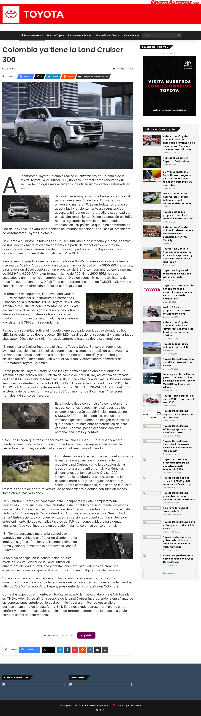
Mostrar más (169, 573)
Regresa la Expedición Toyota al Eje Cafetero (176, 159)
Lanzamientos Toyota (79, 35)
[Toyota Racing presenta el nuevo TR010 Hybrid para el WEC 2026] (152, 400)
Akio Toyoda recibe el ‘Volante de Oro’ (175, 509)
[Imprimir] (105, 650)
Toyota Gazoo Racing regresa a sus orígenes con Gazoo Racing (178, 414)
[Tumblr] (67, 650)
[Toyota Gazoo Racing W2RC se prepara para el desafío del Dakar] (152, 430)
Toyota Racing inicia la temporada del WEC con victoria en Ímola (177, 274)
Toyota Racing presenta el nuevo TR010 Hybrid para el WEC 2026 (178, 399)
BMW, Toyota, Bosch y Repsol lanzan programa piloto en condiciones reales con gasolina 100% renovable (177, 178)
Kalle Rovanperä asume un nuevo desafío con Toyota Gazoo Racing (178, 559)
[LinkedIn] (60, 650)
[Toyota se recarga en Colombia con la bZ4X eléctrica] (152, 348)
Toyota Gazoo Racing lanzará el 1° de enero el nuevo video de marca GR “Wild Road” (177, 446)
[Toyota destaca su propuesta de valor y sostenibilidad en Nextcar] (152, 216)
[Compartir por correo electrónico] (97, 650)
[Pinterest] (75, 650)
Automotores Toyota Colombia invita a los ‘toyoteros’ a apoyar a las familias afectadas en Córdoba (178, 329)
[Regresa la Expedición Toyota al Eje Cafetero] (152, 162)
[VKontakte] (90, 650)
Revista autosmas (33, 35)
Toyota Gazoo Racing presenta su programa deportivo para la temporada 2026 (176, 464)
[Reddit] (82, 650)
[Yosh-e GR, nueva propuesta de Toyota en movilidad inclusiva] (152, 311)
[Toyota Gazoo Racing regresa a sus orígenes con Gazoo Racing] (152, 415)
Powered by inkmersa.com (128, 705)
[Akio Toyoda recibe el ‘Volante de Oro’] (152, 512)
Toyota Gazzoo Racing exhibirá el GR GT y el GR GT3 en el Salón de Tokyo (177, 481)
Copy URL (86, 635)
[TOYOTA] (100, 12)
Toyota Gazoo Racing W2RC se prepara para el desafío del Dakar (177, 429)
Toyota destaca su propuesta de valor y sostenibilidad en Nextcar (178, 215)
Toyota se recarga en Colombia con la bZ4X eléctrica (176, 347)
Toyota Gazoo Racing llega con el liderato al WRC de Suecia (179, 362)
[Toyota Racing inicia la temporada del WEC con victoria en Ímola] (152, 275)
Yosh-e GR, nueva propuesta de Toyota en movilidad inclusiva (177, 310)
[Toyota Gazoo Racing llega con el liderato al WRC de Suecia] (152, 363)
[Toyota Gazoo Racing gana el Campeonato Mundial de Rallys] (152, 526)
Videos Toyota (131, 35)
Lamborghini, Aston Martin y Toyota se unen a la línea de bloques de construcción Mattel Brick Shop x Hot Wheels (179, 381)
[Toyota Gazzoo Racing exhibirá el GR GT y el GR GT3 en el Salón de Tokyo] (152, 482)
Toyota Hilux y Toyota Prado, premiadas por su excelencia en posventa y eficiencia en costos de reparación (177, 255)
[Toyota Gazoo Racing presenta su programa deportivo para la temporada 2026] (152, 464)
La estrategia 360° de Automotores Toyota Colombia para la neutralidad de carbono (177, 198)
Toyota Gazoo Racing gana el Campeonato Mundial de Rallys (179, 525)
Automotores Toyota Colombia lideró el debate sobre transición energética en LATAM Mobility (178, 233)
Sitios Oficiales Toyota (108, 35)
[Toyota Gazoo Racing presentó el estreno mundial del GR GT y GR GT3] (152, 497)
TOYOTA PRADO (169, 54)
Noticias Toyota (55, 35)
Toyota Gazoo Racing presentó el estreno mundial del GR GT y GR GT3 (179, 496)
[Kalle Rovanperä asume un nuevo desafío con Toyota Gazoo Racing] (152, 560)
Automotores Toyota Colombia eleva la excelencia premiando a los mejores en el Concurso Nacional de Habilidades (179, 143)
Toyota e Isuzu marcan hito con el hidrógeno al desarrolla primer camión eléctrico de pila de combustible (179, 292)
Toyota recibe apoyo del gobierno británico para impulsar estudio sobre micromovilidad (177, 542)
